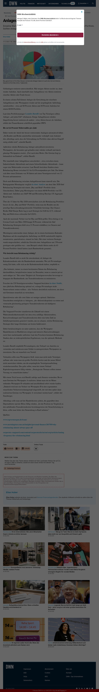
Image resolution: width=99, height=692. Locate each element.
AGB (42, 42)
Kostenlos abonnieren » (50, 35)
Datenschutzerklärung (29, 42)
